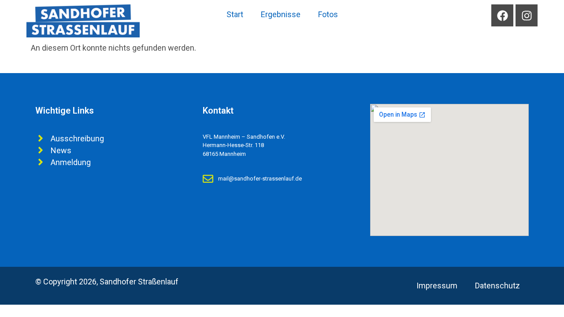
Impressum (436, 285)
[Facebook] (502, 15)
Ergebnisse (281, 14)
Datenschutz (497, 285)
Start (234, 14)
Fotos (328, 14)
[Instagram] (527, 15)
